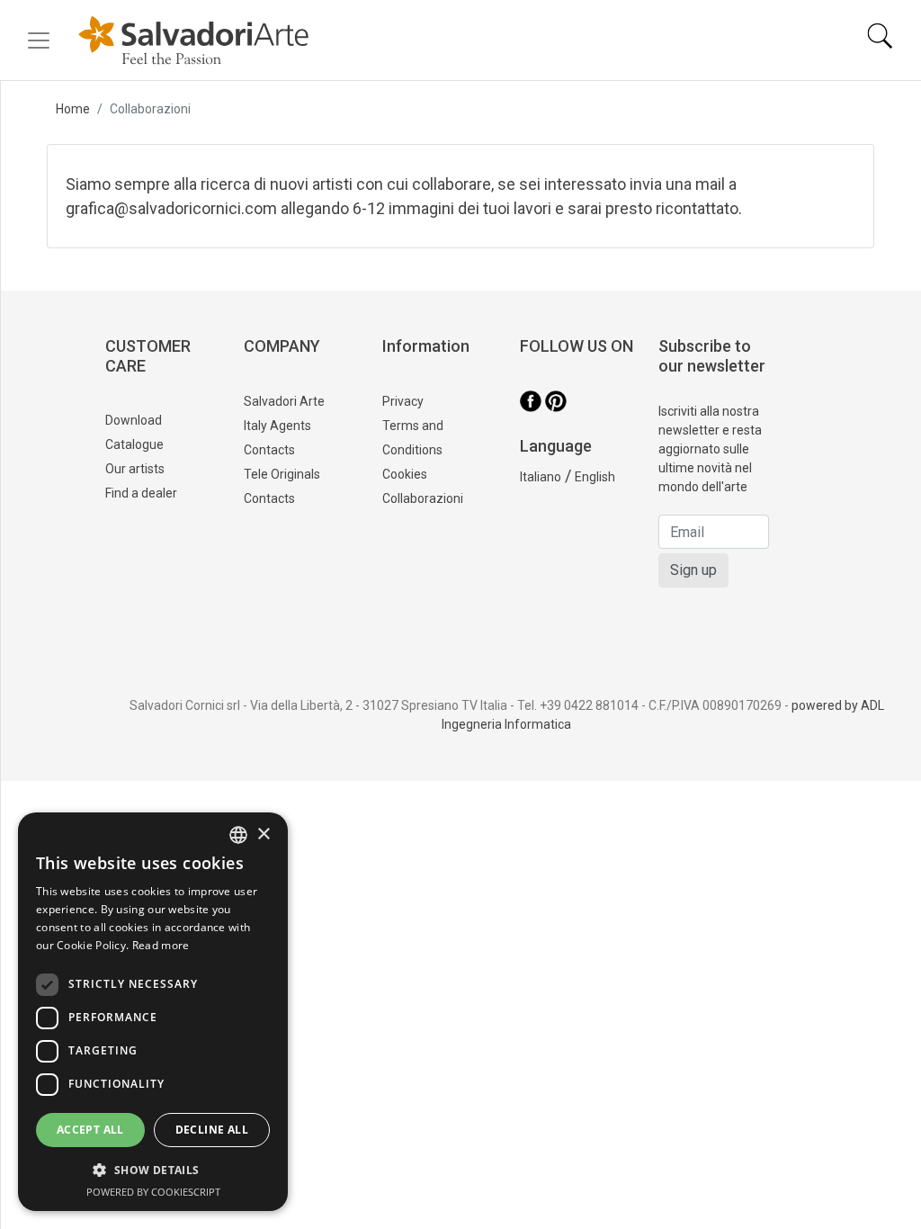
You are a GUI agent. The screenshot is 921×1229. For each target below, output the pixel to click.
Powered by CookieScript (153, 1191)
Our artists (135, 469)
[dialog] (153, 1011)
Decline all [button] (211, 1129)
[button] (153, 1169)
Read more (161, 945)
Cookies (404, 474)
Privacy (403, 401)
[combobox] (238, 835)
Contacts (269, 498)
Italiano (540, 477)
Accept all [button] (90, 1129)
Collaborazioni (422, 498)
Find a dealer (141, 493)
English (595, 477)
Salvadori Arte (284, 401)
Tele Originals (282, 474)
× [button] (263, 834)
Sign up (693, 570)
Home (73, 109)
